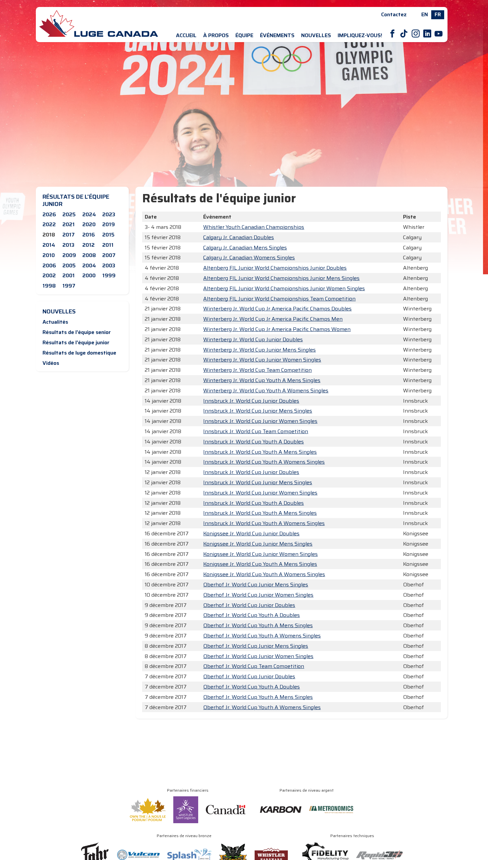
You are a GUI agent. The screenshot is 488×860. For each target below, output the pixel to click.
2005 (69, 265)
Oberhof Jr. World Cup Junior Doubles (249, 605)
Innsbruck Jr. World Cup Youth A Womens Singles (264, 462)
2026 (49, 214)
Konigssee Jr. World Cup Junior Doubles (251, 533)
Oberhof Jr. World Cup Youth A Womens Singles (262, 635)
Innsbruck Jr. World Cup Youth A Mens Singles (260, 452)
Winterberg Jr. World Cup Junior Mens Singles (259, 350)
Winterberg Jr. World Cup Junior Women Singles (262, 360)
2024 (89, 214)
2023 (108, 214)
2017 (68, 235)
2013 (68, 245)
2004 (89, 265)
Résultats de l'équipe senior (76, 332)
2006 (49, 265)
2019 (108, 224)
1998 (49, 286)
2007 (109, 255)
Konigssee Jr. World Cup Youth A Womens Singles (264, 574)
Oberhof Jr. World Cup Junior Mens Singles (255, 584)
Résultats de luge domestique (79, 353)
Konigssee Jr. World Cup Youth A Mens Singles (260, 564)
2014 (48, 245)
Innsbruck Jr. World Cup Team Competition (255, 431)
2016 (88, 235)
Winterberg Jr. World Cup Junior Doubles (253, 339)
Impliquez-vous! (360, 35)
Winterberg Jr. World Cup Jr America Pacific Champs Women (277, 329)
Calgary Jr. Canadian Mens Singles (245, 247)
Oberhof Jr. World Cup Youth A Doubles (251, 615)
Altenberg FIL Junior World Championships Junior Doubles (275, 268)
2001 (68, 275)
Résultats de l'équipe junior (76, 342)
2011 (108, 245)
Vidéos (50, 363)
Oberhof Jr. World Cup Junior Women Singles (258, 595)
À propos (216, 35)
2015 (108, 235)
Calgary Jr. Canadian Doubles (238, 237)
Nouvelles (316, 35)
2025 (69, 214)
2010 (48, 255)
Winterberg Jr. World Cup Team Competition (257, 370)
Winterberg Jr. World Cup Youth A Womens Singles (265, 390)
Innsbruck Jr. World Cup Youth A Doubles (253, 441)
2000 (89, 275)
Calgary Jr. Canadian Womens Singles (249, 257)
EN (424, 14)
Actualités (55, 322)
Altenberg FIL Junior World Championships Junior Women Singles (284, 288)
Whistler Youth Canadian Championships (253, 227)
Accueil (186, 35)
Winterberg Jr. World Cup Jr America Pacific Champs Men (273, 319)
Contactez (394, 14)
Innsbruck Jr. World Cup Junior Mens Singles (257, 411)
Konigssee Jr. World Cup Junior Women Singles (260, 554)
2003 (108, 265)
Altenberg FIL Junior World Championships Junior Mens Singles (281, 278)
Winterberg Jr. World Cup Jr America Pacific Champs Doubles (277, 308)
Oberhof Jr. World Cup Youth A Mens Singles (258, 625)
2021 (68, 224)
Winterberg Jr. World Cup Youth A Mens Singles (261, 380)
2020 (89, 224)
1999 (109, 275)
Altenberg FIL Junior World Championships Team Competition (279, 299)
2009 (69, 255)
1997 (68, 286)
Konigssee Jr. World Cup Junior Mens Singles (257, 544)
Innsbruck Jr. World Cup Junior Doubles (251, 401)
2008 (89, 255)
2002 (49, 275)
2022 (49, 224)
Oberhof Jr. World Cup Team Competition (253, 666)
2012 (88, 245)
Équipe (244, 35)
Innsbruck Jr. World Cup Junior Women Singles (260, 421)
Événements (277, 35)
